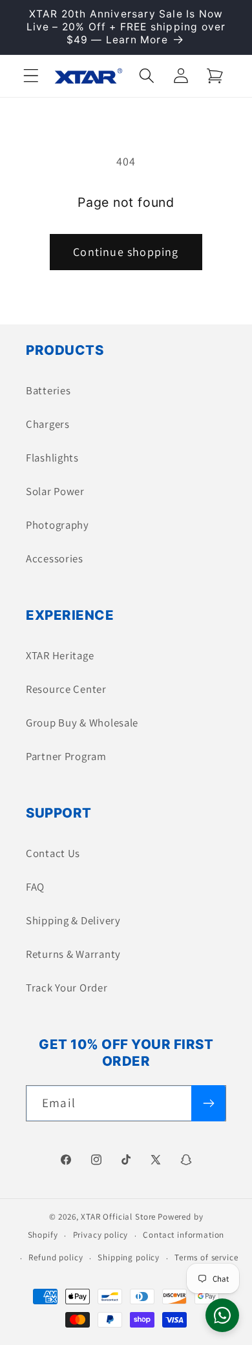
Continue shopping (125, 251)
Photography (57, 525)
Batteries (48, 390)
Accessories (54, 558)
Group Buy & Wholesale (82, 722)
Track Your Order (67, 987)
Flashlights (52, 457)
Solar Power (55, 491)
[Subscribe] (208, 1103)
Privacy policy (101, 1234)
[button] (31, 76)
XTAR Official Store (118, 1216)
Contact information (183, 1234)
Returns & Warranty (73, 954)
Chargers (48, 424)
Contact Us (53, 853)
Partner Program (66, 756)
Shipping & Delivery (73, 920)
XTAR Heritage (60, 655)
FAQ (35, 887)
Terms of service (206, 1257)
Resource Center (66, 689)
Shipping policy (129, 1257)
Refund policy (55, 1257)
